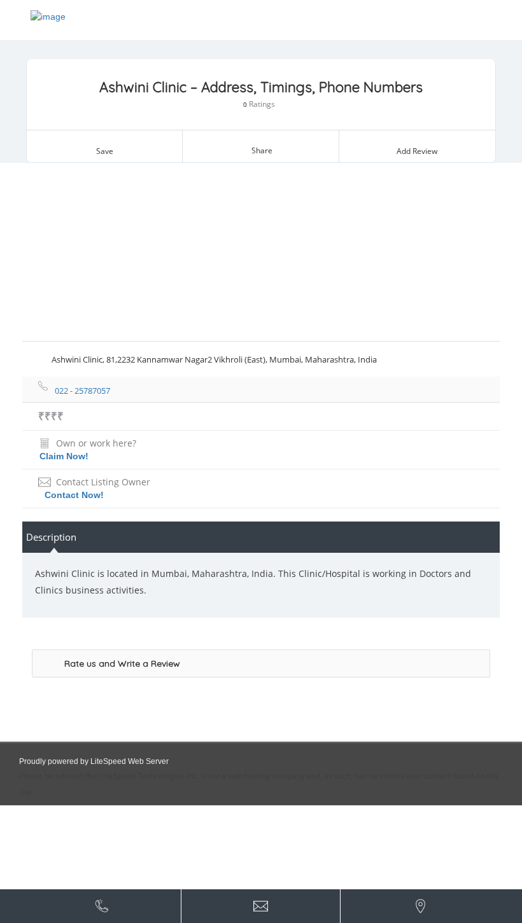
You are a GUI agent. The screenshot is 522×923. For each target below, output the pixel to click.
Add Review (417, 151)
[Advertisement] (261, 252)
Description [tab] (51, 537)
